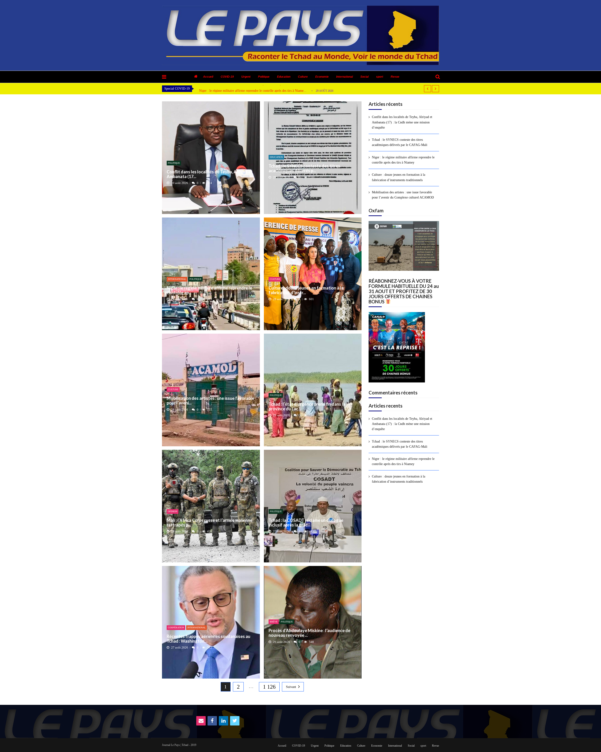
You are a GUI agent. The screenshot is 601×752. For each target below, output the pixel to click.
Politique (264, 76)
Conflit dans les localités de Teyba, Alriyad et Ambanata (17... (210, 174)
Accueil (208, 76)
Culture (303, 76)
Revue (395, 76)
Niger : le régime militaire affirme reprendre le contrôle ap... (209, 290)
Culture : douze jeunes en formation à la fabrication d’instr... (306, 290)
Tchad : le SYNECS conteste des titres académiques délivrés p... (304, 168)
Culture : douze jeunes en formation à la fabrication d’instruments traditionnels (398, 177)
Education (283, 76)
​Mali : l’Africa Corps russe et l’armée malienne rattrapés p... (209, 522)
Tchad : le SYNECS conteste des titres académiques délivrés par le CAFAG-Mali (399, 142)
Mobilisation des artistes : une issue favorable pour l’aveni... (210, 400)
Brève (273, 621)
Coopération (176, 627)
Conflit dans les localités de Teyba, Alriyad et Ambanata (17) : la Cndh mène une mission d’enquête (402, 122)
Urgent (245, 76)
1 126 (269, 687)
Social (364, 76)
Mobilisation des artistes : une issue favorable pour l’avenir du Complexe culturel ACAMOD (403, 195)
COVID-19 (227, 76)
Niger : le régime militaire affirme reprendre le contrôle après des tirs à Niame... (252, 90)
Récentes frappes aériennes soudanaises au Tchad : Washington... (208, 639)
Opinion (172, 511)
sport (379, 76)
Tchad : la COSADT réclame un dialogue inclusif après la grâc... (306, 522)
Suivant (291, 687)
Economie (322, 76)
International (344, 76)
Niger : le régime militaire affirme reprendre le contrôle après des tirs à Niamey (403, 160)
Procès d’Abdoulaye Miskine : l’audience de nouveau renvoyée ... (309, 633)
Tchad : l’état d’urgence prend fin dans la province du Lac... (307, 406)
